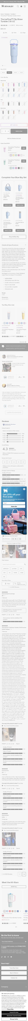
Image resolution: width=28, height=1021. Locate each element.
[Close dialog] (24, 489)
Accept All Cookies (14, 1012)
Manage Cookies (14, 1019)
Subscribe (14, 506)
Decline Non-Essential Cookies (14, 1015)
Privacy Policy (10, 1009)
